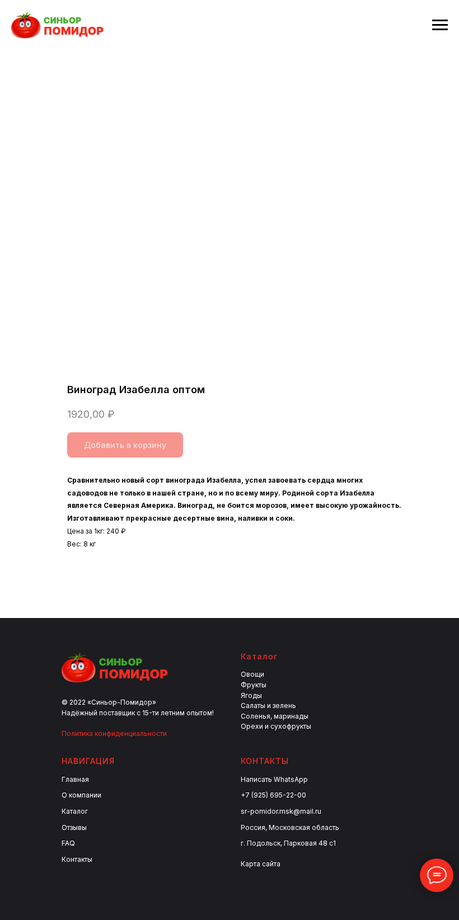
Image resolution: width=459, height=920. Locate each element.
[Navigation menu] (440, 25)
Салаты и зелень (268, 705)
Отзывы (74, 827)
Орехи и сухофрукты (276, 726)
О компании (81, 795)
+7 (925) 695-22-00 (273, 795)
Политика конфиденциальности (114, 733)
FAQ (68, 843)
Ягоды (251, 695)
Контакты (77, 859)
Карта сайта (260, 864)
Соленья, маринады (274, 716)
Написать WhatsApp (274, 779)
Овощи (252, 674)
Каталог (75, 811)
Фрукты (253, 685)
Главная (75, 779)
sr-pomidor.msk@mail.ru (281, 811)
